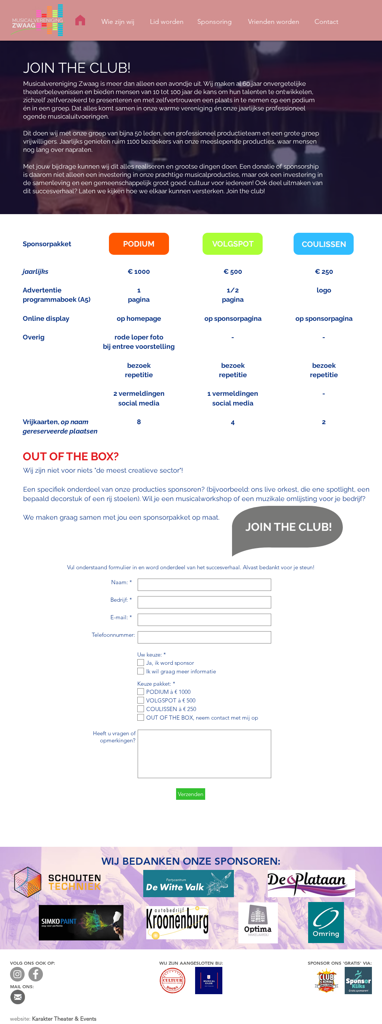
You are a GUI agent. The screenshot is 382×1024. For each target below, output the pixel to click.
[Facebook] (35, 974)
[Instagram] (17, 974)
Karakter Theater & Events (64, 1018)
